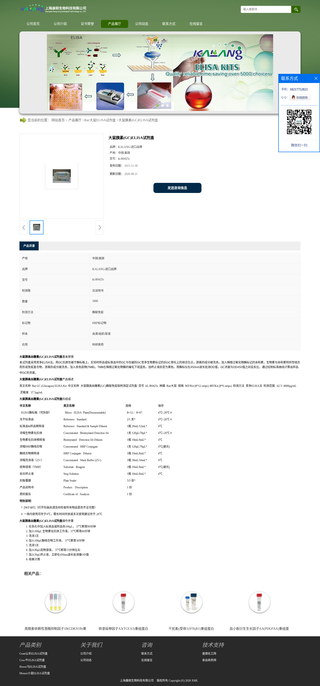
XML (195, 680)
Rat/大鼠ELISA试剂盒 (100, 120)
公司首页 (33, 24)
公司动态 (141, 24)
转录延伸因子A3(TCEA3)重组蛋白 (123, 628)
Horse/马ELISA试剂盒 (32, 666)
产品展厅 (114, 24)
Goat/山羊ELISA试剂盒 (33, 653)
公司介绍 (60, 24)
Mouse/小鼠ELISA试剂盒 (34, 673)
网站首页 (58, 120)
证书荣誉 (87, 24)
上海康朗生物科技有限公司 (137, 680)
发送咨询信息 (177, 188)
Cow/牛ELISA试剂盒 (32, 660)
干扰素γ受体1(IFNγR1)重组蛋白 (191, 628)
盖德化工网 (209, 653)
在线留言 (196, 24)
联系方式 (168, 24)
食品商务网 (209, 660)
